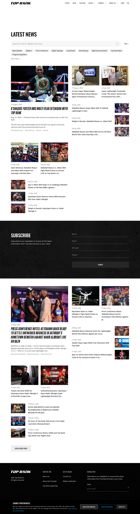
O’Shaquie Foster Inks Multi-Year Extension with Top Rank (39, 110)
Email (89, 484)
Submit (100, 264)
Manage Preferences (107, 507)
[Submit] (127, 487)
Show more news (21, 448)
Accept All (122, 507)
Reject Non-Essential (89, 507)
